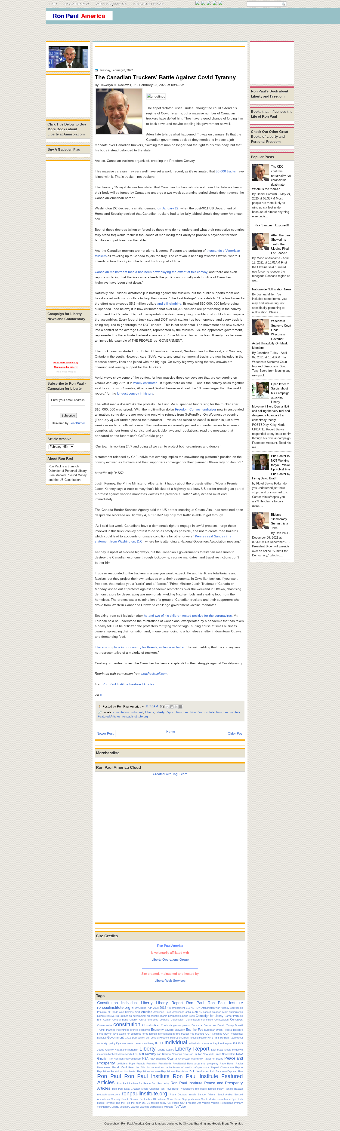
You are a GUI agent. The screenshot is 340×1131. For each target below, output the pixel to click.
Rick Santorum (199, 1071)
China (142, 1019)
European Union (213, 1029)
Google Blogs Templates (227, 1123)
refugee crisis (202, 1067)
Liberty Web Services (170, 980)
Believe (110, 1016)
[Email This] (167, 707)
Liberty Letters (166, 1049)
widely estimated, (145, 383)
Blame (163, 1016)
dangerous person (179, 1025)
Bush (192, 1016)
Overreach (184, 1058)
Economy (157, 1029)
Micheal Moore (116, 1054)
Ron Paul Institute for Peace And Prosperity (143, 1083)
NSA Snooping (158, 1058)
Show (170, 1099)
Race (223, 1063)
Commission (193, 1019)
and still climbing (169, 303)
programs (200, 1063)
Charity (134, 1019)
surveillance (224, 1099)
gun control (152, 1037)
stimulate (196, 1099)
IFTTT (104, 695)
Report (239, 1067)
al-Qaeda (113, 1012)
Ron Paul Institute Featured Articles (128, 684)
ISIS (240, 1043)
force (145, 1033)
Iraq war (227, 1043)
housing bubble (198, 1037)
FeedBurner (77, 423)
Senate (125, 1099)
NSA (145, 1058)
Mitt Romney (147, 1054)
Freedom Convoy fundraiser (195, 409)
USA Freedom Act (190, 1102)
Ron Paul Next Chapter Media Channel (135, 1088)
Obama (172, 1058)
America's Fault (162, 1012)
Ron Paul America (132, 1123)
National (166, 1054)
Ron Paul (182, 712)
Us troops (173, 1102)
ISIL (235, 1043)
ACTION (196, 1007)
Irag (215, 1043)
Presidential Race (183, 1063)
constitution (121, 712)
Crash (164, 1025)
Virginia (206, 1102)
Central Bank (120, 1019)
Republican (103, 1071)
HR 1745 (212, 1037)
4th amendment (176, 1007)
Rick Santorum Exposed (223, 1071)
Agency (225, 1007)
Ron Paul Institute (202, 712)
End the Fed (194, 1029)
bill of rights (153, 1016)
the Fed (125, 1102)
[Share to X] (176, 707)
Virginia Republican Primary (227, 1102)
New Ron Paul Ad (192, 1054)
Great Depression (135, 1037)
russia (192, 1094)
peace (219, 1058)
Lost (213, 1049)
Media (227, 1049)
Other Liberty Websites (111, 4)
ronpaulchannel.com (108, 1094)
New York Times (212, 1054)
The (118, 1102)
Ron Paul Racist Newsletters (177, 1088)
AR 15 (198, 1012)
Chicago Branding (194, 1123)
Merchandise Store (76, 4)
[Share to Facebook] (180, 707)
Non (116, 1058)
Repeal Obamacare (222, 1067)
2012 (163, 1007)
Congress (236, 1019)
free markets (197, 1033)
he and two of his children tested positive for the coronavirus (188, 615)
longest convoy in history (135, 393)
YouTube (180, 1106)
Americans (178, 1012)
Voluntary (125, 1106)
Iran (220, 1043)
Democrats (210, 1025)
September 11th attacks (153, 1099)
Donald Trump (225, 1025)
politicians (122, 1063)
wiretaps (168, 1106)
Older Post (235, 733)
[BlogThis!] (172, 707)
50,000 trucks (226, 171)
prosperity (212, 1063)
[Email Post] (162, 706)
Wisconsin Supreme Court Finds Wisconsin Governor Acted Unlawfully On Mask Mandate (271, 334)
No (111, 1058)
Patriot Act (209, 1058)
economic (144, 1029)
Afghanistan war (210, 1007)
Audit (225, 1012)
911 (188, 1007)
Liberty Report (165, 712)
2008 (156, 1007)
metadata (102, 1054)
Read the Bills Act (139, 1067)
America (146, 1012)
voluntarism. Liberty (108, 1106)
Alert (137, 1012)
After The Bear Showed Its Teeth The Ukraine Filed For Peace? (281, 244)
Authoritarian (236, 1012)
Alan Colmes (126, 1012)
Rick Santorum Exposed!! (271, 225)
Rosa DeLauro (178, 1094)
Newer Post (105, 733)
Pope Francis (137, 1063)
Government (115, 1037)
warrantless (156, 1106)
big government (137, 1016)
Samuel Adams (207, 1094)
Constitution (107, 1002)
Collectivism (177, 1019)
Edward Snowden (175, 1029)
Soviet (177, 1099)
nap (159, 1054)
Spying (186, 1099)
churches (153, 1019)
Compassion (221, 1019)
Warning (144, 1106)
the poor (136, 1102)
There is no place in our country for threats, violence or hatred (140, 647)
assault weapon (212, 1012)
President (151, 1063)
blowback (173, 1016)
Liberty (149, 712)
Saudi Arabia (224, 1094)
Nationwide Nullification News (271, 289)
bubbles (183, 1016)
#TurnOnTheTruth (142, 1007)
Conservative (104, 1025)
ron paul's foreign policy (209, 1088)
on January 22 (168, 208)
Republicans (168, 1071)
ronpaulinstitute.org (135, 716)
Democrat (197, 1025)
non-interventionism (130, 1058)
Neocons (177, 1054)
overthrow (197, 1058)
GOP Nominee (213, 1033)
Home (53, 4)
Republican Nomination (123, 1071)
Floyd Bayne (104, 1033)
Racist (230, 1063)
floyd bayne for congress (127, 1033)
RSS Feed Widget (66, 371)
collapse (164, 1019)
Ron (240, 1071)
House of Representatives (174, 1037)
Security (116, 1099)
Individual (136, 712)
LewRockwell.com (154, 673)
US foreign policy (157, 1102)
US (143, 1102)
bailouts (101, 1016)
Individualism (196, 1043)
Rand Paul (119, 1067)
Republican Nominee (149, 1071)
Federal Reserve (233, 1029)
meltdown (237, 1049)
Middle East (131, 1054)
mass (220, 1049)
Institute (208, 1043)
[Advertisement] (209, 17)
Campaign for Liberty (210, 1016)
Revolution (182, 1071)
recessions (157, 1067)
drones (134, 1029)
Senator (134, 1099)
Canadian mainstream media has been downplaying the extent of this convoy (151, 272)
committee (207, 1019)
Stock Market (208, 1099)
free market (182, 1033)
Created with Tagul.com (170, 774)
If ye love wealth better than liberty (135, 1043)
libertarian (132, 1049)
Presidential (164, 1063)
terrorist (110, 1102)
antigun (189, 1012)
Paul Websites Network (148, 4)
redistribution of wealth (179, 1067)
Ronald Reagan (234, 1088)
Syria (234, 1099)
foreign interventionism (162, 1033)
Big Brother (121, 1016)
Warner (135, 1106)
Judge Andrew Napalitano (112, 1049)
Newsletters (228, 1054)
